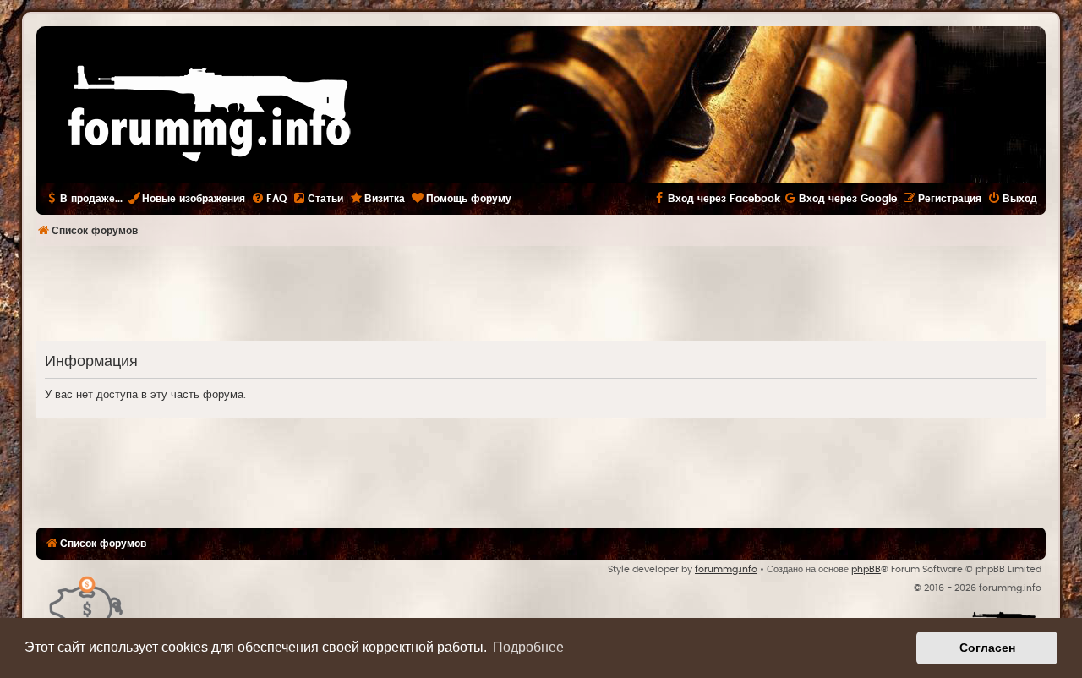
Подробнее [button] (528, 647)
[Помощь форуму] (86, 602)
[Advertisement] (541, 292)
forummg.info (726, 569)
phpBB (866, 569)
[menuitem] (269, 199)
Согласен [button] (987, 647)
